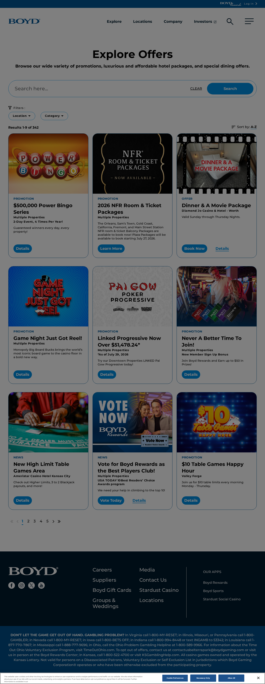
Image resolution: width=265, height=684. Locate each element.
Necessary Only (203, 678)
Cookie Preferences (175, 678)
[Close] (258, 678)
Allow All (231, 678)
